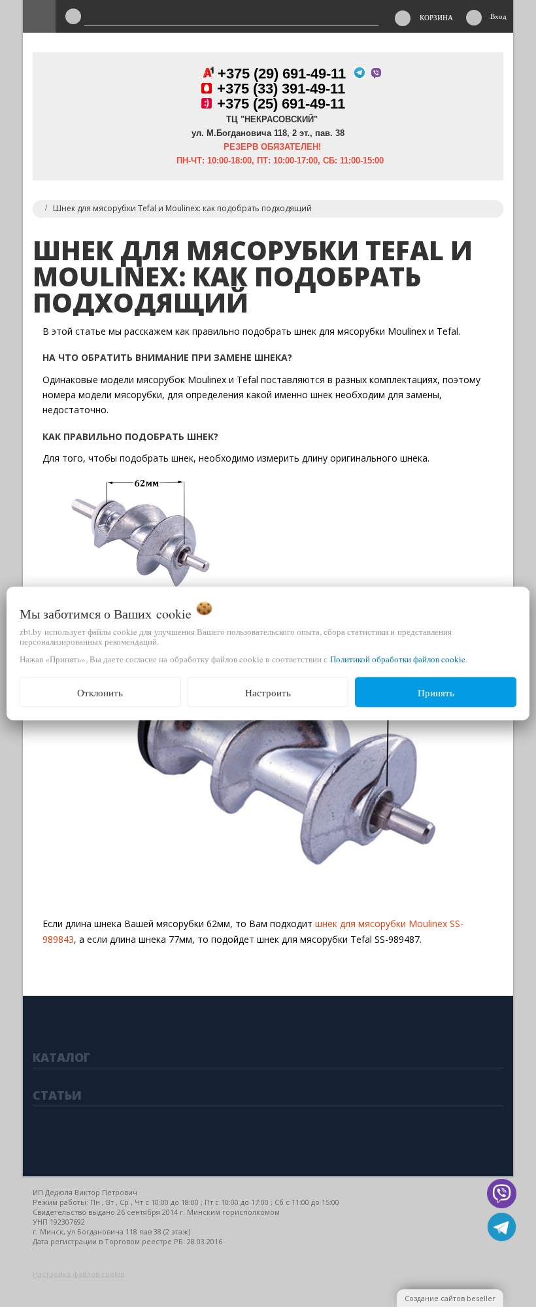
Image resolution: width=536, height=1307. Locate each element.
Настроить (268, 691)
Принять (436, 691)
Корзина (436, 17)
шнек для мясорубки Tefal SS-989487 (338, 939)
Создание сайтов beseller (450, 1298)
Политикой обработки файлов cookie (397, 658)
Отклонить (100, 691)
